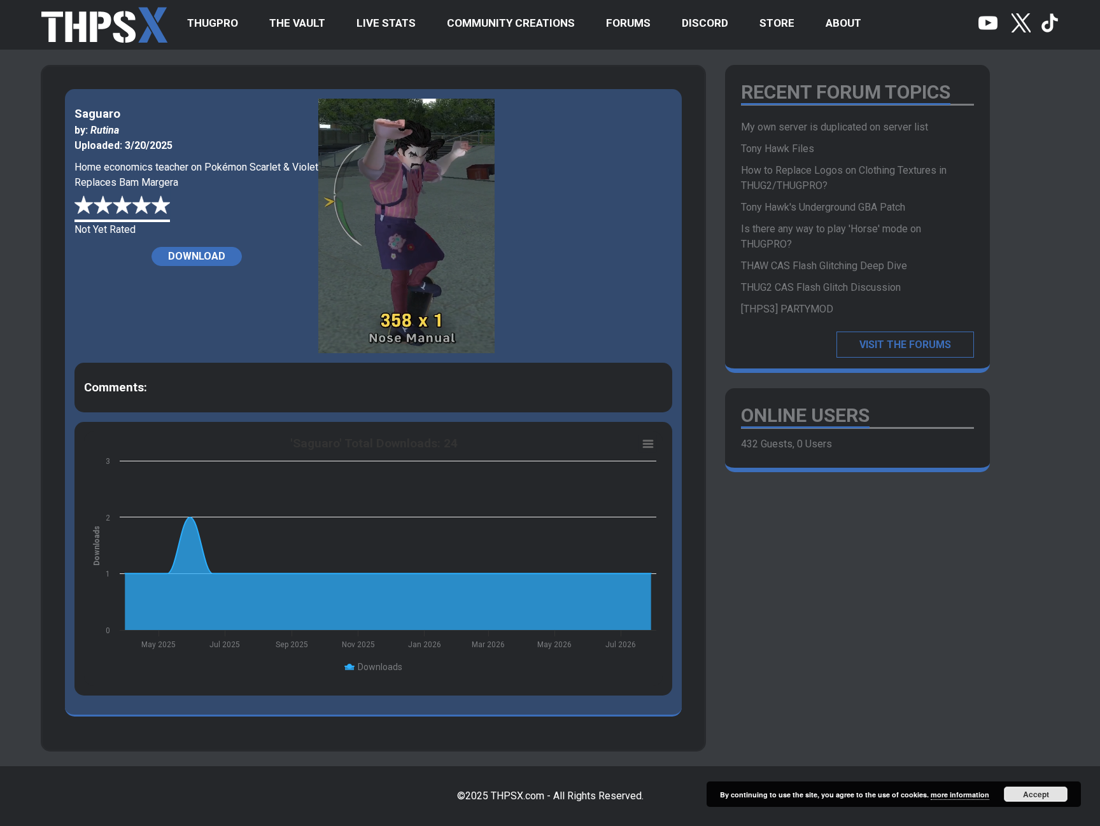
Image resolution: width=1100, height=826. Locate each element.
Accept (1036, 794)
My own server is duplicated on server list (834, 127)
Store (776, 23)
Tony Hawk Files (777, 149)
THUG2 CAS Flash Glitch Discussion (821, 287)
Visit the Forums (905, 345)
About (843, 23)
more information (960, 794)
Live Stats (386, 23)
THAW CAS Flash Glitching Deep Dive (824, 266)
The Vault (297, 23)
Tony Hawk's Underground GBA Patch (823, 207)
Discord (705, 23)
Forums (628, 23)
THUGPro (212, 23)
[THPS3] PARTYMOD (787, 309)
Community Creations (511, 23)
